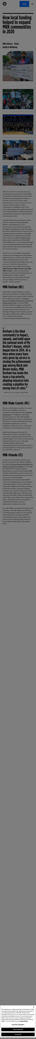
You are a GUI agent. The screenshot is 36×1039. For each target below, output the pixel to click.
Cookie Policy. (24, 1021)
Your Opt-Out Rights (18, 1024)
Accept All (18, 1034)
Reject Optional (18, 1029)
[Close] (34, 1007)
